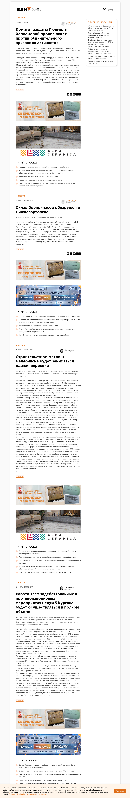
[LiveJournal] (79, 94)
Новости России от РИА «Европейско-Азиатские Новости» (24, 9)
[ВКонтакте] (68, 94)
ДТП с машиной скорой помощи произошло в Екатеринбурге (45, 572)
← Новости (20, 18)
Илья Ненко (71, 23)
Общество (19, 89)
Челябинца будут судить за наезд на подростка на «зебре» (44, 335)
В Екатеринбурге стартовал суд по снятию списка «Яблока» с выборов (49, 316)
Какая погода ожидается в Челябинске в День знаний (41, 176)
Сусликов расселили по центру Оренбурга (100, 62)
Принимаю (120, 791)
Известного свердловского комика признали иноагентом (43, 180)
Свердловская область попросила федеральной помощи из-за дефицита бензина (50, 562)
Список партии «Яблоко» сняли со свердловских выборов (101, 57)
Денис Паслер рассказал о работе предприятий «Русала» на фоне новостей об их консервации (47, 185)
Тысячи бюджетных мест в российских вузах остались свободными (47, 557)
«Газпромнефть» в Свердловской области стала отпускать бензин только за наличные (101, 28)
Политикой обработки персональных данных (28, 794)
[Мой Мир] (76, 94)
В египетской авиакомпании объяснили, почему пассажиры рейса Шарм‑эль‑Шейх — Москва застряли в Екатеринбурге (46, 172)
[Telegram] (74, 94)
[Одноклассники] (71, 94)
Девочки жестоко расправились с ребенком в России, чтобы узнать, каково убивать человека (47, 552)
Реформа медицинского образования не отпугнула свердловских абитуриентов (99, 51)
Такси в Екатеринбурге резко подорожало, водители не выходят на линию (99, 35)
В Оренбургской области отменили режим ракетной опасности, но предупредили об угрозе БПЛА (47, 330)
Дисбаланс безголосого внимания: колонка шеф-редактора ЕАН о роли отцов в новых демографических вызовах (49, 321)
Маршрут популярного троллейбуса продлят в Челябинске (44, 167)
